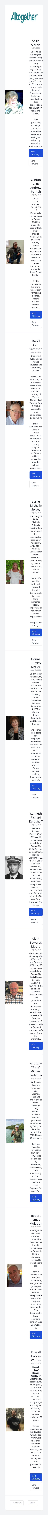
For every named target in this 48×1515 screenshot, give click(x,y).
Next (31, 1502)
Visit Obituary (35, 153)
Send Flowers (34, 162)
